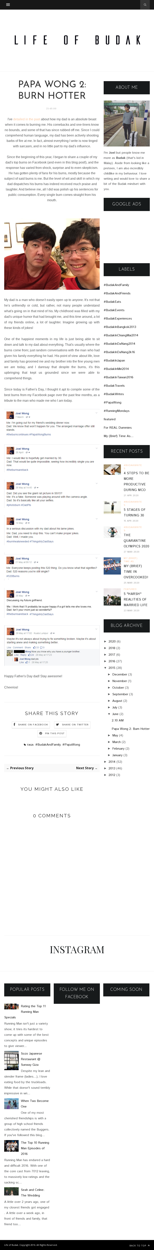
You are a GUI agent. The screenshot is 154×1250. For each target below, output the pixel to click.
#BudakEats (112, 302)
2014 (112, 762)
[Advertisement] (127, 237)
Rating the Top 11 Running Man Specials (25, 1012)
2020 (112, 641)
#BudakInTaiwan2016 (118, 377)
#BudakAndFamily (47, 744)
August (117, 701)
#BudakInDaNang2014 (119, 344)
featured (110, 419)
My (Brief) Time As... (119, 436)
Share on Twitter (75, 724)
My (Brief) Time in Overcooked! (136, 572)
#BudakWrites (114, 394)
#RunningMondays (117, 411)
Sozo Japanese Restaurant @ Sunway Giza (31, 1059)
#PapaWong (71, 744)
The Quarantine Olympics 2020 (136, 541)
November (119, 681)
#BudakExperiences (118, 318)
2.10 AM (118, 720)
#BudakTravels (114, 385)
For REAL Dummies (118, 427)
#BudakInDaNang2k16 (119, 352)
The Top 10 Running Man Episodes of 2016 (35, 1148)
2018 (111, 648)
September (120, 694)
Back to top (138, 1245)
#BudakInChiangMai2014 (121, 335)
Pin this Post (55, 733)
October (118, 687)
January (117, 755)
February (118, 748)
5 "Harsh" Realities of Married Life (136, 600)
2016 (111, 661)
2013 (111, 768)
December (119, 674)
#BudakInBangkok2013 (120, 327)
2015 (111, 668)
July (114, 707)
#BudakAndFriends (117, 293)
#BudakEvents (114, 310)
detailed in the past (26, 119)
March (116, 742)
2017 (111, 654)
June (115, 714)
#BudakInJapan (114, 360)
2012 (111, 775)
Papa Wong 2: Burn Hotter (131, 729)
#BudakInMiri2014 (116, 369)
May (115, 735)
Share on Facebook (33, 724)
